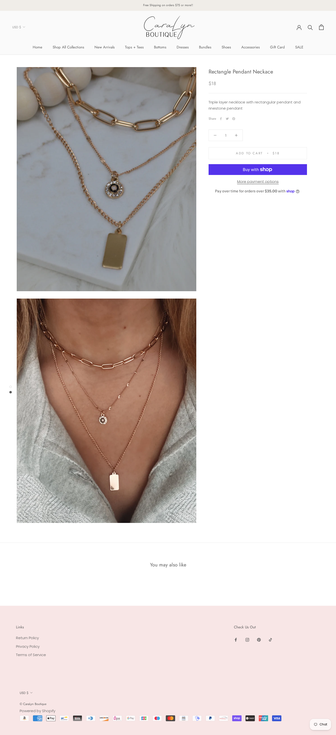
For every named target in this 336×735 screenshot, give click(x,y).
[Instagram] (247, 640)
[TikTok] (270, 640)
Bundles (205, 47)
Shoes (226, 47)
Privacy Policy (28, 646)
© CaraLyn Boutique (33, 704)
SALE (299, 47)
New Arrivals (104, 47)
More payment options (258, 181)
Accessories (250, 47)
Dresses (183, 47)
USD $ (16, 27)
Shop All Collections (68, 47)
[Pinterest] (233, 118)
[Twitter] (227, 118)
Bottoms (160, 47)
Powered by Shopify (37, 710)
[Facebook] (220, 118)
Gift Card (277, 47)
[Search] (310, 27)
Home (37, 47)
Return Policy (27, 637)
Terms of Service (31, 654)
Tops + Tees (134, 47)
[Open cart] (321, 27)
